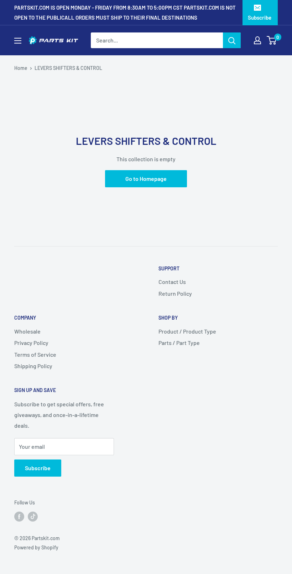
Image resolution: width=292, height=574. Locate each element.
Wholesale (27, 331)
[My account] (257, 40)
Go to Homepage (146, 178)
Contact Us (172, 281)
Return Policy (175, 293)
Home (20, 68)
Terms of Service (35, 354)
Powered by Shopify (36, 547)
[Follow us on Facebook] (19, 516)
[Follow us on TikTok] (33, 516)
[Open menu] (17, 41)
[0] (271, 40)
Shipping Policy (33, 365)
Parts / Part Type (179, 342)
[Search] (232, 40)
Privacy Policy (31, 342)
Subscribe (259, 17)
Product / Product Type (187, 331)
